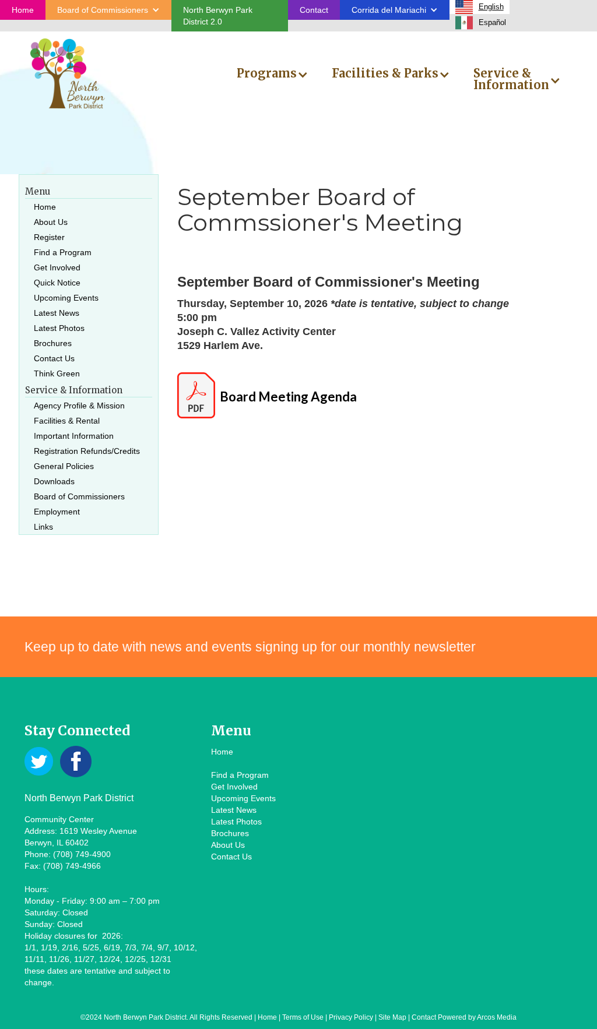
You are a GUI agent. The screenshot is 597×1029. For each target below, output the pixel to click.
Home (23, 10)
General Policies (64, 466)
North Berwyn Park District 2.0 (217, 15)
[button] (108, 10)
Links (43, 526)
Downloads (54, 481)
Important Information (74, 436)
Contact (314, 10)
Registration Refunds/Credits (87, 451)
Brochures (53, 343)
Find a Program (63, 252)
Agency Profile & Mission (79, 405)
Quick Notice (57, 282)
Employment (57, 511)
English (491, 6)
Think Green (57, 373)
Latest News (56, 313)
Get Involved (57, 267)
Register (49, 237)
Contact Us (54, 358)
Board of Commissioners (79, 496)
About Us (51, 222)
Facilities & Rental (67, 420)
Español (492, 22)
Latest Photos (59, 328)
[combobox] (479, 7)
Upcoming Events (66, 297)
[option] (480, 23)
